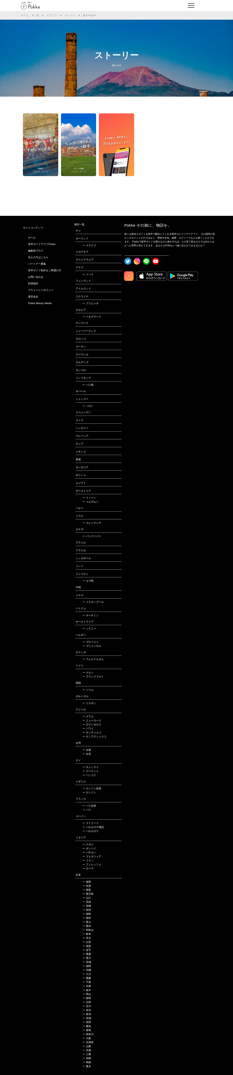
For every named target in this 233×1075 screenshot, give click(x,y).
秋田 (86, 909)
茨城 (86, 1018)
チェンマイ (90, 767)
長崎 (86, 1058)
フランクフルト (93, 676)
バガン (88, 406)
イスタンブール (93, 601)
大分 (86, 974)
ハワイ (88, 728)
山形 (86, 941)
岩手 (86, 949)
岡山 (86, 994)
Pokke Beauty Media (40, 303)
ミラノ (88, 860)
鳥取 (86, 889)
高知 (86, 901)
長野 (86, 1022)
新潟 (86, 1014)
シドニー (89, 628)
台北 (86, 753)
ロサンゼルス (91, 724)
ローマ (88, 868)
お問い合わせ (35, 276)
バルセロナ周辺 (93, 827)
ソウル (88, 689)
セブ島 (88, 580)
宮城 (86, 962)
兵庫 (86, 986)
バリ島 (88, 384)
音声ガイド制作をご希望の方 (44, 270)
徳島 (86, 881)
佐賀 (86, 885)
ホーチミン (90, 615)
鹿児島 (88, 893)
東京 (86, 1066)
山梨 (86, 1046)
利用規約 (33, 283)
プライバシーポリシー (41, 290)
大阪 (86, 1038)
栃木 (86, 990)
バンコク (89, 775)
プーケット (90, 771)
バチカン (89, 852)
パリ (86, 809)
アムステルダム (93, 659)
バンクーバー (91, 536)
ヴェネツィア (91, 856)
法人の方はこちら (38, 257)
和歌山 (88, 929)
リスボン (89, 703)
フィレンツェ (91, 864)
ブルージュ (90, 641)
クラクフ (89, 245)
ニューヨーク (91, 720)
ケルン (88, 672)
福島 (86, 913)
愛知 (86, 1026)
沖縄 (86, 970)
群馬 (86, 1030)
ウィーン (89, 497)
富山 (86, 921)
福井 (86, 917)
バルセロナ (90, 831)
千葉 (86, 982)
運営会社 (33, 296)
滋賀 (86, 945)
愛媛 (86, 978)
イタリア (51, 15)
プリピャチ (90, 303)
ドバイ (88, 274)
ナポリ (88, 844)
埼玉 (86, 937)
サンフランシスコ (94, 736)
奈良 (86, 1010)
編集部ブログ (35, 250)
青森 (86, 953)
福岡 (86, 966)
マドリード (90, 823)
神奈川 (88, 1034)
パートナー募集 (37, 263)
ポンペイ (70, 15)
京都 (86, 1050)
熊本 (86, 925)
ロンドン (89, 792)
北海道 (88, 1042)
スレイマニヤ (91, 522)
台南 (86, 749)
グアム (88, 716)
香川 (86, 958)
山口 (86, 897)
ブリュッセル (91, 645)
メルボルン (90, 501)
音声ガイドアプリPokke (42, 244)
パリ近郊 (89, 805)
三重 (86, 1054)
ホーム (25, 15)
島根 (86, 1062)
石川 (86, 1006)
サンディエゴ (91, 732)
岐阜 (86, 933)
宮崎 (86, 905)
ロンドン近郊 (91, 788)
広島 (86, 1002)
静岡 (86, 998)
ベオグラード (91, 316)
